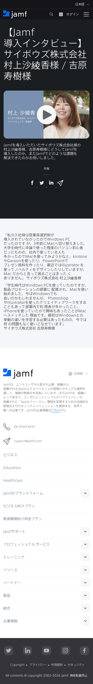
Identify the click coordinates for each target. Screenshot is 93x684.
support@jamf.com (28, 441)
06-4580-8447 (24, 426)
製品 (6, 595)
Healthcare (13, 480)
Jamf (23, 493)
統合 (6, 608)
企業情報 (10, 621)
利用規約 (57, 664)
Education (12, 467)
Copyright (17, 664)
